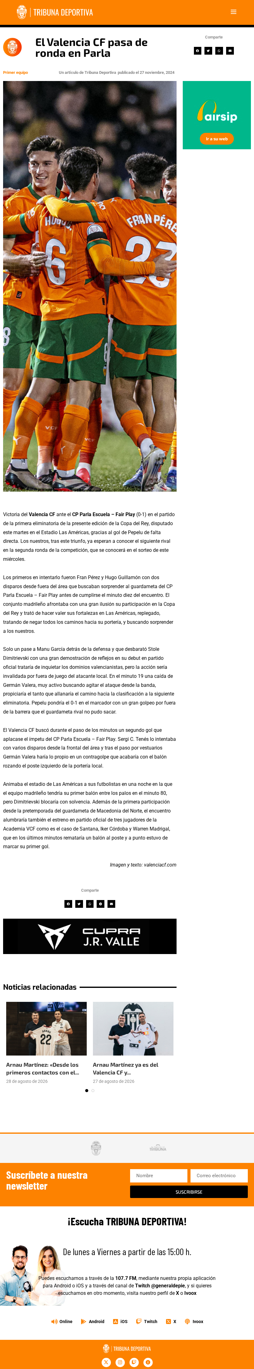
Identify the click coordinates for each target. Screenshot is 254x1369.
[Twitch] (134, 1362)
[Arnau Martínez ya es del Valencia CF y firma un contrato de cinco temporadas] (133, 1029)
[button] (198, 51)
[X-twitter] (106, 1362)
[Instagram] (120, 1362)
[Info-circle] (148, 1362)
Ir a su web (212, 138)
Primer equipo (15, 72)
